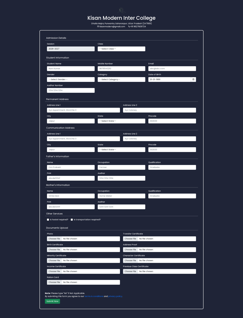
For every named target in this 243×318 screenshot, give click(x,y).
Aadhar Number (55, 85)
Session (50, 43)
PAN (49, 173)
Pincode (152, 116)
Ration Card (53, 277)
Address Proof (130, 244)
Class (100, 43)
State (100, 116)
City (49, 116)
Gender (51, 74)
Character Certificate (134, 255)
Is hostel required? (59, 219)
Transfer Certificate (133, 233)
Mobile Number (105, 63)
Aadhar (101, 173)
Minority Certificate (56, 255)
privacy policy (115, 296)
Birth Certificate (55, 244)
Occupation (103, 162)
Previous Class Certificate (135, 266)
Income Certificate (56, 266)
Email (151, 63)
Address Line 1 (53, 105)
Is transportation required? (87, 219)
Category (102, 74)
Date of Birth (154, 74)
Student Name (54, 63)
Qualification (154, 162)
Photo (50, 233)
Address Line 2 (130, 105)
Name (50, 162)
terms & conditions (94, 296)
